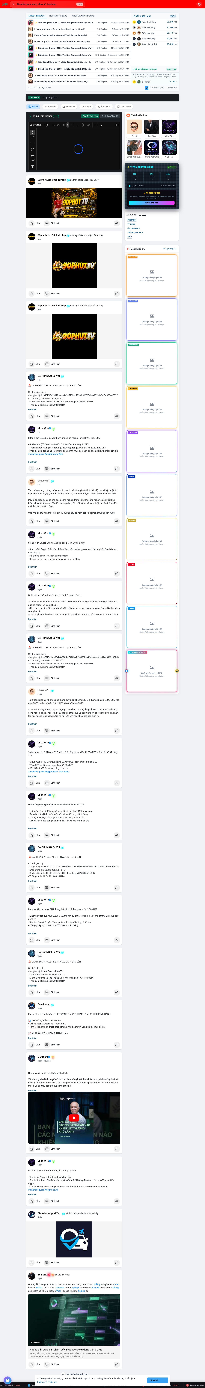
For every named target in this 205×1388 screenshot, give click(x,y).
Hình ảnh (70, 106)
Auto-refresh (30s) (156, 88)
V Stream (43, 1057)
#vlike (39, 1287)
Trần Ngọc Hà (148, 33)
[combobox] (47, 4)
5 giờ (40, 1165)
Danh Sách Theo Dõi (110, 116)
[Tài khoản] (199, 4)
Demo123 (146, 82)
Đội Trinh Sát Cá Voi (49, 376)
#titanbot (131, 220)
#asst (66, 771)
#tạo (117, 1284)
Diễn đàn (47, 88)
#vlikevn (131, 224)
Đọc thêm (32, 409)
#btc (60, 454)
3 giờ (40, 799)
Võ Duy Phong (148, 39)
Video (88, 106)
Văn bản (52, 106)
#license (60, 1287)
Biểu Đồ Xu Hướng (90, 116)
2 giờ (40, 537)
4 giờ (40, 956)
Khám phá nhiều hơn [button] (47, 1382)
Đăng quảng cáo (169, 249)
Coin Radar (44, 1004)
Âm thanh (105, 106)
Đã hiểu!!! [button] (154, 1380)
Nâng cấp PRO (151, 203)
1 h (39, 380)
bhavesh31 (44, 480)
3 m (39, 184)
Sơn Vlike (43, 1274)
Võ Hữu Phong (148, 27)
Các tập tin (125, 106)
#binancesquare (36, 454)
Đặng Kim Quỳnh (149, 44)
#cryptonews (51, 454)
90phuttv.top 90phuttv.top (52, 180)
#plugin (75, 1287)
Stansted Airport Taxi (49, 1213)
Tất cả (34, 106)
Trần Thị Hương (149, 22)
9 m (39, 310)
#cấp (58, 1291)
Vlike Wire (43, 428)
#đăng (97, 1284)
